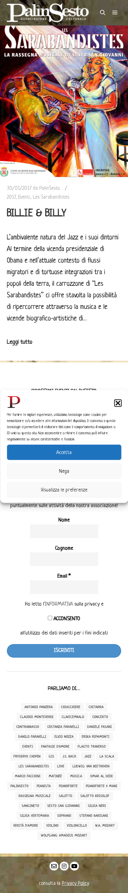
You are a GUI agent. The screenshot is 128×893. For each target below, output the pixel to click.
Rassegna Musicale (35, 796)
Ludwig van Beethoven (91, 766)
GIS (51, 756)
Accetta (64, 452)
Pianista (44, 786)
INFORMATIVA (59, 604)
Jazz (87, 756)
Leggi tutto (19, 342)
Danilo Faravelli (32, 737)
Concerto (100, 717)
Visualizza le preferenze (64, 489)
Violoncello (77, 826)
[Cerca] (103, 12)
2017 (11, 197)
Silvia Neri (97, 806)
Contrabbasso (27, 727)
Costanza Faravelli (63, 727)
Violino (52, 826)
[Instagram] (64, 866)
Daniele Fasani (99, 727)
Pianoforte (68, 786)
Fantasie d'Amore (55, 747)
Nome (64, 520)
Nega (64, 471)
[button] (117, 403)
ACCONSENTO (66, 619)
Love (61, 766)
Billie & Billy (36, 213)
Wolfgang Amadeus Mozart (64, 835)
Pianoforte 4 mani (101, 786)
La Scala (107, 756)
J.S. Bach (69, 756)
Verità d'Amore (25, 826)
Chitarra (96, 707)
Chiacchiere (71, 707)
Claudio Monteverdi (37, 717)
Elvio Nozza (64, 737)
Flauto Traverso (92, 747)
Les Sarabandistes (51, 197)
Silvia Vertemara (34, 816)
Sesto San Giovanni (63, 806)
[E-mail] (53, 866)
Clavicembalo (73, 717)
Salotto (65, 796)
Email (64, 576)
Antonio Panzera (39, 707)
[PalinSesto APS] (48, 13)
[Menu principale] (115, 12)
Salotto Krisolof (95, 796)
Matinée (55, 776)
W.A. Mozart (105, 826)
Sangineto (30, 806)
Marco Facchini (28, 776)
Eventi (24, 197)
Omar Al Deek (101, 776)
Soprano (64, 816)
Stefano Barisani (94, 816)
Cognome (64, 548)
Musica (76, 776)
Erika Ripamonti (96, 737)
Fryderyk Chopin (27, 756)
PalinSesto (20, 786)
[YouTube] (74, 866)
